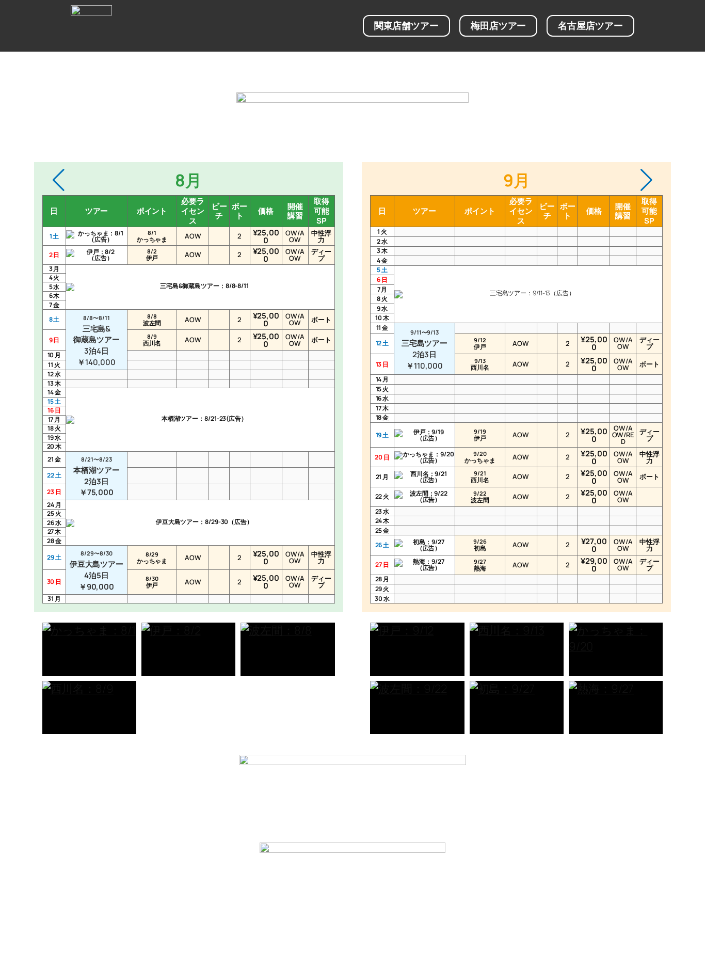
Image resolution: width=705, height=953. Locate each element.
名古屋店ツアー (590, 25)
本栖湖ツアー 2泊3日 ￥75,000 (96, 476)
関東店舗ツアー (406, 25)
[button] (59, 180)
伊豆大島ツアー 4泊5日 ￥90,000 (96, 570)
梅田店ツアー (498, 25)
